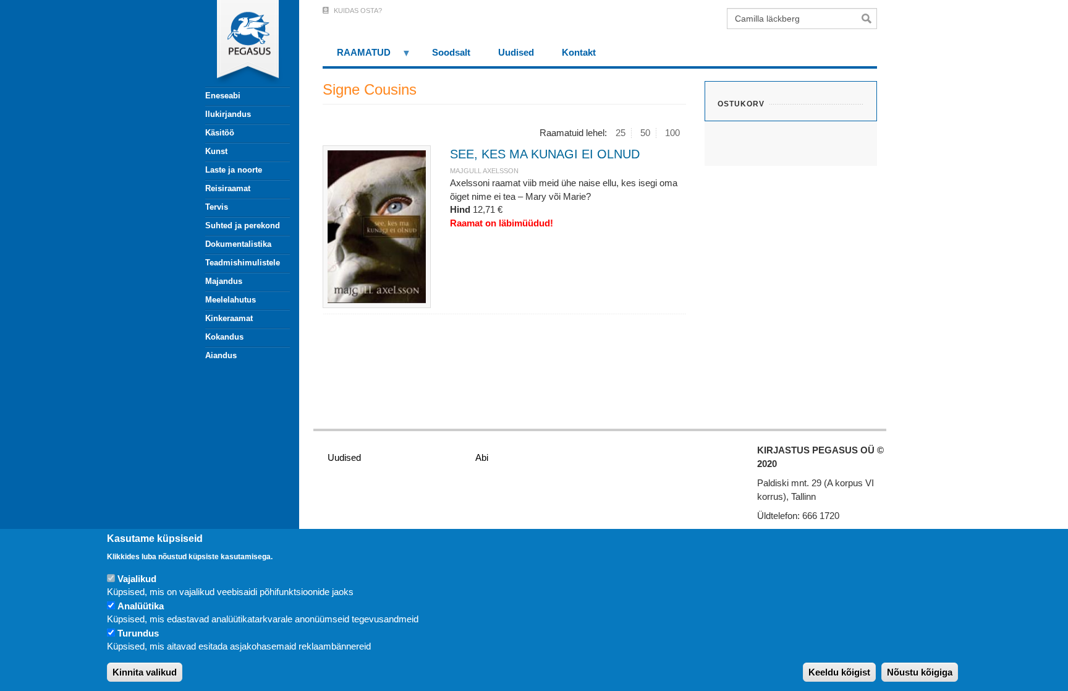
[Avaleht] (240, 43)
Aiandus (221, 355)
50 (645, 132)
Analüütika (140, 606)
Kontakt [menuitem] (579, 52)
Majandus (223, 281)
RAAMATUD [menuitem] (357, 56)
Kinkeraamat (229, 318)
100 (672, 132)
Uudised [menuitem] (516, 52)
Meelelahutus (230, 299)
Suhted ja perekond (242, 225)
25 (620, 132)
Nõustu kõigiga (919, 672)
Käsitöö (219, 132)
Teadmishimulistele (242, 262)
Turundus (138, 633)
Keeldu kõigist (839, 672)
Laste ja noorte (233, 169)
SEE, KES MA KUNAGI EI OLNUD (545, 154)
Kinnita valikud (144, 672)
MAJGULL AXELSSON (484, 170)
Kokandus (224, 336)
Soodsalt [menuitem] (451, 52)
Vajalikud (136, 578)
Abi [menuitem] (481, 457)
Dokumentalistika (238, 244)
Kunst (216, 151)
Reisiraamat (227, 188)
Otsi (869, 18)
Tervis (216, 207)
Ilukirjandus (228, 114)
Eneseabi (222, 95)
